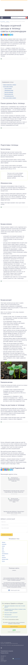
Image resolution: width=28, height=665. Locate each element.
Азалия (3, 546)
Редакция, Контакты (4, 652)
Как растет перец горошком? (10, 612)
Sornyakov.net (8, 642)
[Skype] (10, 35)
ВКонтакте (1, 648)
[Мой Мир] (5, 35)
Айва (3, 548)
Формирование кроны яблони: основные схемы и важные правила (15, 610)
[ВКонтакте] (1, 35)
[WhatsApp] (9, 35)
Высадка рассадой (9, 94)
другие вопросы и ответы (13, 619)
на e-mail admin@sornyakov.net (18, 645)
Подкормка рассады (9, 96)
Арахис (3, 561)
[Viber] (7, 35)
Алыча (3, 551)
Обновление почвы (9, 90)
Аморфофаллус (5, 553)
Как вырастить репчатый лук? (11, 616)
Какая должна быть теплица (9, 84)
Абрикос (3, 542)
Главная (3, 21)
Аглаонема (4, 544)
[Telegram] (12, 35)
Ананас (3, 555)
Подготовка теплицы (8, 86)
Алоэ (3, 549)
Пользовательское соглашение (7, 651)
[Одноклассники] (3, 35)
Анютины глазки (5, 559)
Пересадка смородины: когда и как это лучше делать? (14, 606)
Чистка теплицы (8, 88)
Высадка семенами (9, 92)
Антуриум (4, 557)
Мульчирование (7, 614)
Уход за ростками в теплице (9, 98)
